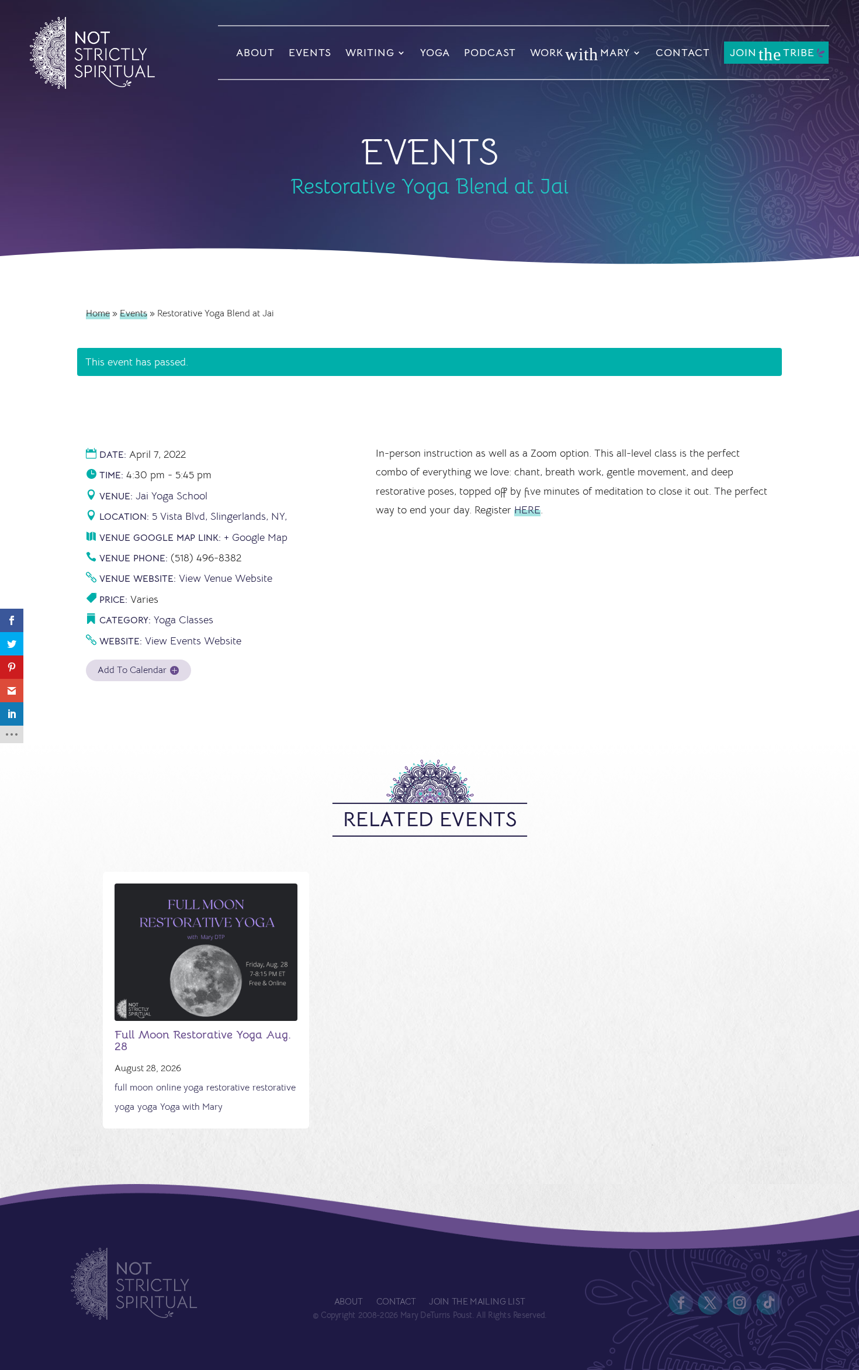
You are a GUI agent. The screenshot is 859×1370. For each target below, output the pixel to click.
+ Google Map (256, 537)
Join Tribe (772, 54)
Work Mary (580, 54)
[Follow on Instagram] (740, 1302)
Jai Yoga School (171, 495)
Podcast (490, 52)
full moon (134, 1087)
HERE (527, 509)
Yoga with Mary (191, 1107)
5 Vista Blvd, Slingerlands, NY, (219, 516)
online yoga (179, 1087)
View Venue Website (225, 578)
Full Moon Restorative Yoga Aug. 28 (203, 1040)
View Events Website (193, 640)
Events (310, 52)
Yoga (435, 52)
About (255, 52)
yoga (147, 1107)
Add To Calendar (132, 670)
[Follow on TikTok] (769, 1302)
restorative (228, 1087)
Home (98, 313)
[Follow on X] (710, 1302)
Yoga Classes (183, 619)
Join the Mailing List (477, 1302)
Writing (369, 52)
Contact (683, 52)
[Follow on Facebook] (681, 1302)
